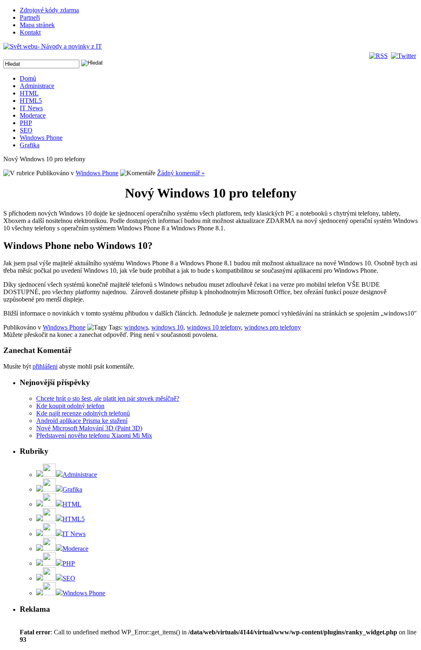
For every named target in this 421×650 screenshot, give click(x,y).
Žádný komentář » (181, 172)
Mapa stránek (37, 24)
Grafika (29, 145)
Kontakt (30, 32)
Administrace (37, 85)
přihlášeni (45, 366)
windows (136, 327)
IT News (31, 107)
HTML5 (31, 100)
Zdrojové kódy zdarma (49, 10)
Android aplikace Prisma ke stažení (81, 420)
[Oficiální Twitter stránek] (404, 55)
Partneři (30, 17)
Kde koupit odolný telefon (70, 405)
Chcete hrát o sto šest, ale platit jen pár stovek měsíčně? (107, 398)
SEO (26, 130)
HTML (29, 93)
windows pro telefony (272, 327)
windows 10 (167, 327)
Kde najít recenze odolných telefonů (83, 413)
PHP (26, 122)
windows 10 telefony (214, 327)
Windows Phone (41, 137)
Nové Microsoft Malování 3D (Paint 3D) (89, 428)
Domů (28, 78)
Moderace (33, 115)
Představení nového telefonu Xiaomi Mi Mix (94, 435)
